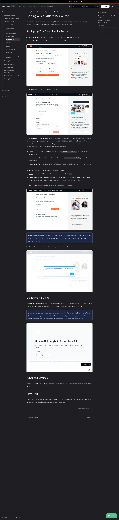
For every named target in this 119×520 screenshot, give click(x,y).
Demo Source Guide (10, 84)
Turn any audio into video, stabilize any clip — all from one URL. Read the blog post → (59, 1)
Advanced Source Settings (39, 384)
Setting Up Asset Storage (11, 18)
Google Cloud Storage (10, 29)
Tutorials (4, 97)
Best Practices (6, 90)
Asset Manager (8, 75)
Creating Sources (9, 21)
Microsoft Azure (11, 33)
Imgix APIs (22, 6)
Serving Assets (8, 61)
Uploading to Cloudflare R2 (34, 402)
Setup (4, 12)
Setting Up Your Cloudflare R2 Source (107, 16)
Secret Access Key (35, 158)
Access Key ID (33, 151)
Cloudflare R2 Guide (104, 20)
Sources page (69, 318)
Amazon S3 (9, 25)
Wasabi (8, 43)
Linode (8, 46)
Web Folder (9, 52)
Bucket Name (33, 164)
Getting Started (32, 6)
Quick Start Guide (9, 15)
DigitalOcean (10, 36)
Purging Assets (8, 67)
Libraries (42, 6)
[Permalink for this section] (70, 31)
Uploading (101, 25)
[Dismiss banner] (117, 1)
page (39, 37)
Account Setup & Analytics (9, 71)
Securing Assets (9, 64)
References (49, 6)
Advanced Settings (9, 56)
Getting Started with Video (10, 79)
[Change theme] (16, 517)
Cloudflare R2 (10, 39)
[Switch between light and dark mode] (69, 6)
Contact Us (105, 6)
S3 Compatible (10, 49)
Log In (114, 6)
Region (31, 174)
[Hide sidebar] (19, 517)
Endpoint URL (33, 170)
